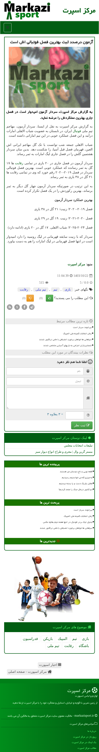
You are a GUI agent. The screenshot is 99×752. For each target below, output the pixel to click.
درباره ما (91, 731)
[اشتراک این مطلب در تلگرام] (32, 307)
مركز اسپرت (79, 10)
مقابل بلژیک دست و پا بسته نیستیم (75, 483)
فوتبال (77, 131)
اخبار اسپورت (48, 665)
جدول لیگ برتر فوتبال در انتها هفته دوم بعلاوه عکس (67, 522)
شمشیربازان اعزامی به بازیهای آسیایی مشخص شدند (67, 345)
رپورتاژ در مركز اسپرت (84, 736)
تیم (55, 289)
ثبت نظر (80, 425)
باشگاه (84, 646)
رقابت (19, 163)
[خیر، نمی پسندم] (30, 298)
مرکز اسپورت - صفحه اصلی (28, 671)
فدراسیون (30, 639)
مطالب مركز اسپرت (87, 748)
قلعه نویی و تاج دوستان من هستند (76, 471)
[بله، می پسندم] (49, 298)
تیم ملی (40, 289)
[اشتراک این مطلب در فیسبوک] (24, 307)
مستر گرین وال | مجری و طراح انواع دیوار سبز (64, 451)
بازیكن (48, 639)
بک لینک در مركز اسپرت (84, 742)
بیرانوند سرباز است (82, 327)
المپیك (62, 639)
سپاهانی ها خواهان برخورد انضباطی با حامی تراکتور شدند (65, 339)
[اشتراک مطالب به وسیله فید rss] (9, 307)
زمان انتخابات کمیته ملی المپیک (77, 333)
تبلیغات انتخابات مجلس (78, 445)
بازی (68, 289)
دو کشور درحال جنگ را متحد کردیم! (75, 489)
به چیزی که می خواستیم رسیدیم (77, 477)
